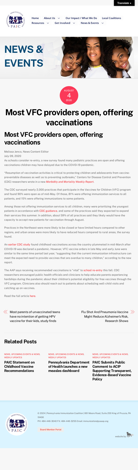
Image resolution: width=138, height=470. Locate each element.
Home (35, 18)
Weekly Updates (13, 357)
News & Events (90, 23)
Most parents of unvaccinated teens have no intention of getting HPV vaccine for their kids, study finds (35, 316)
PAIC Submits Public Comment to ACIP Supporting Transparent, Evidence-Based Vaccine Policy (112, 370)
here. (33, 296)
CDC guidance (48, 210)
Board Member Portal (50, 429)
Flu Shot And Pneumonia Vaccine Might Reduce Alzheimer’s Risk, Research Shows (104, 316)
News (7, 354)
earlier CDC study (19, 244)
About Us (49, 18)
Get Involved (62, 23)
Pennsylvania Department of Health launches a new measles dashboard (69, 366)
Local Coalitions (111, 18)
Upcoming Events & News (25, 354)
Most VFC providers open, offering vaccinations (69, 117)
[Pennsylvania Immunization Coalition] (15, 30)
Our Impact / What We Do (81, 18)
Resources (38, 23)
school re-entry (92, 270)
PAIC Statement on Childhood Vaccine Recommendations (19, 366)
